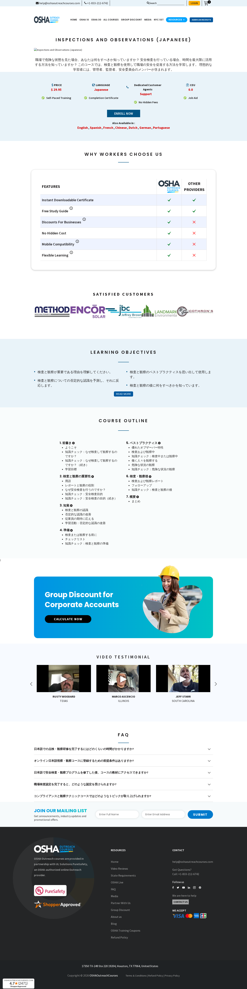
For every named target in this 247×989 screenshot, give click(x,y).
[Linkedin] (189, 887)
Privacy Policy (172, 975)
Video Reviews (119, 868)
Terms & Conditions (136, 975)
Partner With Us (121, 903)
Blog (114, 923)
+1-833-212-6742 (97, 3)
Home (73, 19)
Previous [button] (31, 684)
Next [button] (216, 684)
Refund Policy (119, 937)
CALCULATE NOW (68, 619)
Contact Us (181, 902)
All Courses (111, 19)
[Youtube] (183, 887)
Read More (123, 394)
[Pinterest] (200, 887)
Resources (177, 19)
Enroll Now (123, 113)
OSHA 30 (96, 19)
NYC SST (159, 19)
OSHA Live (117, 882)
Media (114, 896)
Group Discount (131, 19)
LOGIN (194, 3)
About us (116, 917)
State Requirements (123, 875)
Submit (200, 814)
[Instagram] (194, 887)
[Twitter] (178, 887)
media (148, 19)
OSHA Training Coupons (125, 930)
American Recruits (201, 19)
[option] (52, 311)
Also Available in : (123, 123)
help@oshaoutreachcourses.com (59, 3)
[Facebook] (173, 887)
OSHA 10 (84, 19)
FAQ (113, 889)
